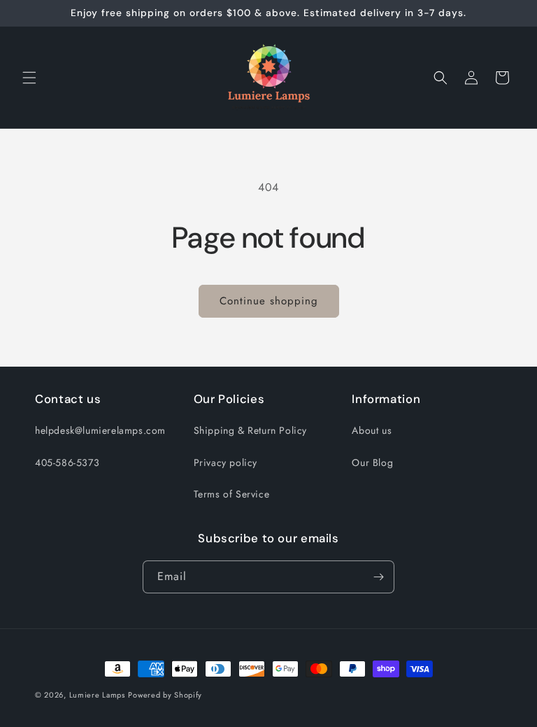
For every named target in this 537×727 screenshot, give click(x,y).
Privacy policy (225, 463)
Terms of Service (232, 494)
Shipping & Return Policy (250, 430)
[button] (29, 77)
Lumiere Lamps (97, 694)
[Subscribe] (378, 576)
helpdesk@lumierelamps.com (100, 430)
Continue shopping (269, 301)
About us (372, 430)
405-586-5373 (67, 463)
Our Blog (372, 463)
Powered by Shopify (165, 694)
